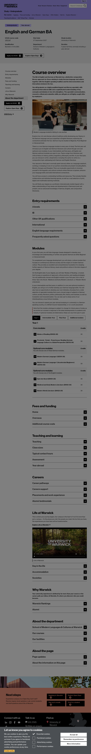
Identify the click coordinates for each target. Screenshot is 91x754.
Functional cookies (43, 738)
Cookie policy (9, 751)
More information (73, 744)
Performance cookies (44, 746)
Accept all (73, 735)
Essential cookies (43, 734)
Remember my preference (74, 739)
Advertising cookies (44, 742)
